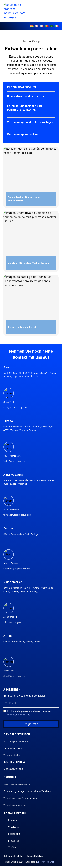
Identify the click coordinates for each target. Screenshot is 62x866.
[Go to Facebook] (13, 26)
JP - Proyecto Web (45, 862)
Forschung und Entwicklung (16, 741)
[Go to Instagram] (17, 26)
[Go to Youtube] (9, 26)
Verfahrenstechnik (12, 755)
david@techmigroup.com (15, 676)
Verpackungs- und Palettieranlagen (20, 798)
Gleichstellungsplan (13, 768)
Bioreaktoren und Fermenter (16, 784)
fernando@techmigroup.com (17, 515)
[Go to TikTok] (21, 26)
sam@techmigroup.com (15, 407)
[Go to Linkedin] (4, 26)
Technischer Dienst (12, 748)
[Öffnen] (55, 11)
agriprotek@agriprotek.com (16, 568)
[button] (31, 96)
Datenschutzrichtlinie (18, 714)
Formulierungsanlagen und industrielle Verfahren (27, 791)
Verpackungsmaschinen (15, 805)
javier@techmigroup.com (15, 461)
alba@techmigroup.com (15, 622)
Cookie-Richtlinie (35, 856)
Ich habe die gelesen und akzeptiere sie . (29, 713)
